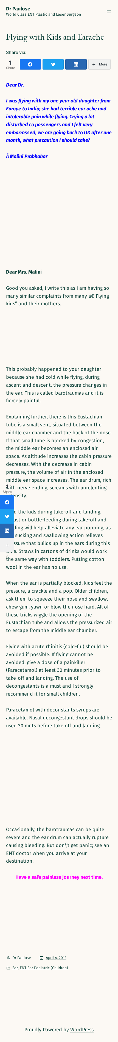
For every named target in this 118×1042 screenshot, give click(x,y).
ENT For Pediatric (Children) (44, 968)
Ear (15, 968)
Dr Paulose (18, 9)
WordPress (82, 1030)
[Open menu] (109, 11)
